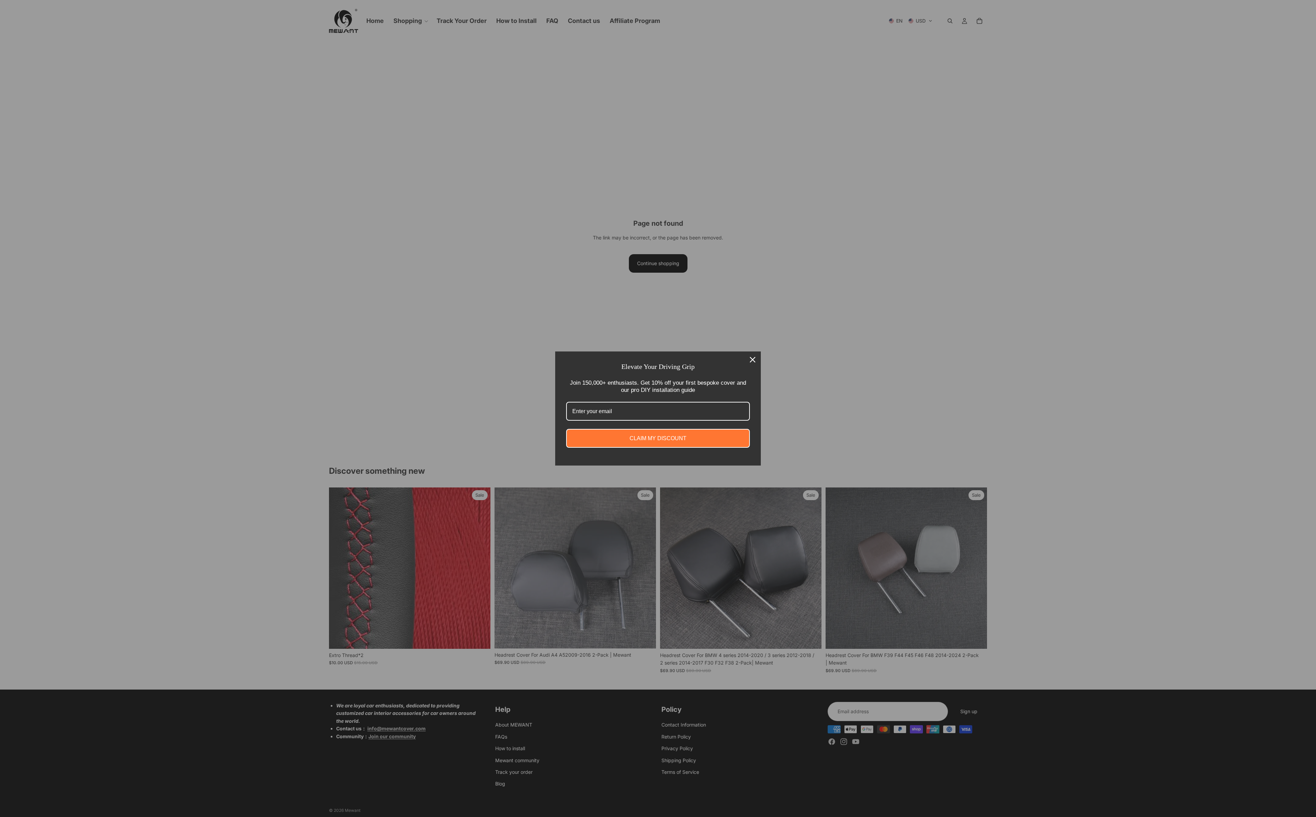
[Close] (752, 359)
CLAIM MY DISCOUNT (658, 438)
